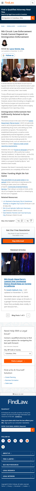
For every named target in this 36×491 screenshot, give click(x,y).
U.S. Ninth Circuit (21, 26)
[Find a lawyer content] (33, 459)
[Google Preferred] (3, 447)
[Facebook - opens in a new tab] (3, 440)
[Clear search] (30, 354)
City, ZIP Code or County (12, 350)
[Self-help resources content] (33, 465)
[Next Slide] (28, 315)
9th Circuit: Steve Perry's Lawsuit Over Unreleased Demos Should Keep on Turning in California (17, 282)
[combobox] (18, 354)
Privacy (10, 486)
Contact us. (18, 416)
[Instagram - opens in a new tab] (21, 440)
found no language (20, 150)
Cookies (25, 486)
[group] (18, 285)
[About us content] (33, 453)
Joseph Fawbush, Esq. (14, 290)
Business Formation (11, 380)
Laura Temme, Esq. (17, 49)
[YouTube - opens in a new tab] (9, 440)
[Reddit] (27, 440)
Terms (3, 486)
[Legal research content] (33, 470)
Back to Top (19, 394)
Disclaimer (17, 486)
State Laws (8, 383)
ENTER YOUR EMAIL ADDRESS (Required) (13, 426)
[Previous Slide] (8, 315)
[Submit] (33, 430)
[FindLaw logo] (10, 2)
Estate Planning (10, 377)
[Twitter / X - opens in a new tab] (15, 440)
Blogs (2, 26)
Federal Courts (11, 26)
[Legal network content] (33, 476)
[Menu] (2, 3)
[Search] (33, 3)
